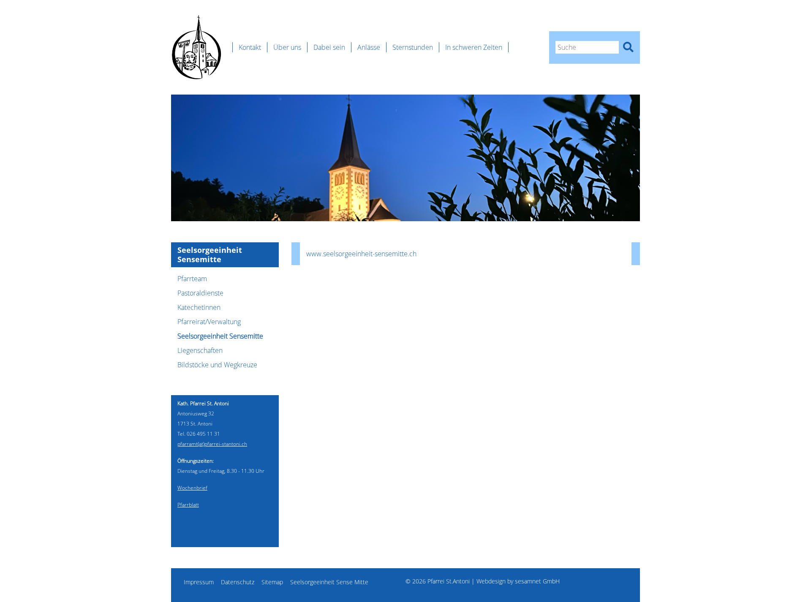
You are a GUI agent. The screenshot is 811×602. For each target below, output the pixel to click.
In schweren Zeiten (473, 47)
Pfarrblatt (188, 504)
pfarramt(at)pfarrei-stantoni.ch (212, 443)
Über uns (287, 47)
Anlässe (368, 47)
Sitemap (272, 582)
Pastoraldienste (200, 293)
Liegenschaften (200, 350)
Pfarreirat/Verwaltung (209, 321)
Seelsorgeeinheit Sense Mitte (329, 582)
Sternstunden (412, 47)
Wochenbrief (192, 487)
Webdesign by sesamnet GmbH (518, 581)
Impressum (199, 582)
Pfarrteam (192, 278)
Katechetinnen (198, 307)
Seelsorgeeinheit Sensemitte (220, 336)
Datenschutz (237, 582)
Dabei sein (329, 47)
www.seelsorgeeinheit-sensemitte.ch (361, 253)
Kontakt (250, 47)
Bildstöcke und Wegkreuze (217, 364)
